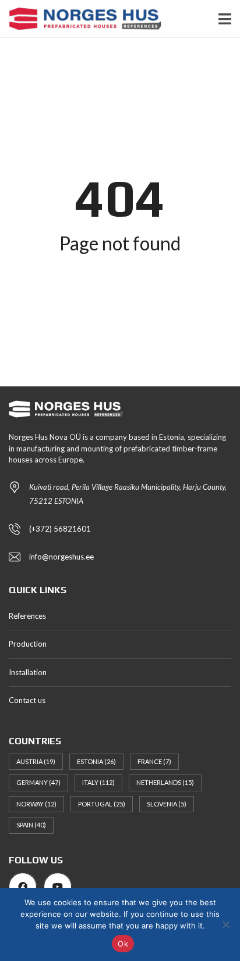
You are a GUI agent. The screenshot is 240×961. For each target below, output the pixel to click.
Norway (36, 804)
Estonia (96, 761)
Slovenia (166, 804)
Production (28, 643)
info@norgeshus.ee (61, 556)
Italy (98, 782)
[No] (225, 924)
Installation (28, 672)
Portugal (101, 804)
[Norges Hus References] (80, 19)
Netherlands (165, 782)
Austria (35, 761)
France (154, 761)
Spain (31, 825)
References (27, 616)
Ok (123, 943)
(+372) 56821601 (60, 528)
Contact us (27, 700)
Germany (38, 782)
